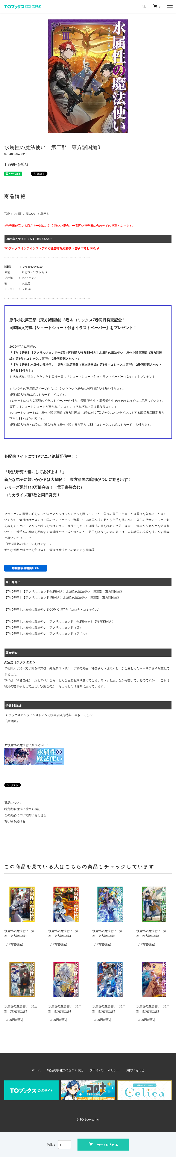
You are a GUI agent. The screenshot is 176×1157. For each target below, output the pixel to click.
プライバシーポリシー (105, 1070)
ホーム (36, 1070)
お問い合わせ (135, 1070)
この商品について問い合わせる (25, 815)
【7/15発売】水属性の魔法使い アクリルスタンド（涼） (43, 627)
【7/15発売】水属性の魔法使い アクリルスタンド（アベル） (46, 633)
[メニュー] (169, 6)
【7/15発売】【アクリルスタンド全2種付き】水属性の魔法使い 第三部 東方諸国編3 (63, 591)
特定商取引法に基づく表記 (22, 809)
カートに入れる (107, 1144)
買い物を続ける (14, 821)
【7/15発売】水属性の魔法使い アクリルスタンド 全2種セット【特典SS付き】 (59, 621)
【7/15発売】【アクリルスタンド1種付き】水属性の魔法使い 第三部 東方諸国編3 (61, 597)
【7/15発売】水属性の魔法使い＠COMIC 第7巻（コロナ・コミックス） (52, 609)
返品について (13, 802)
